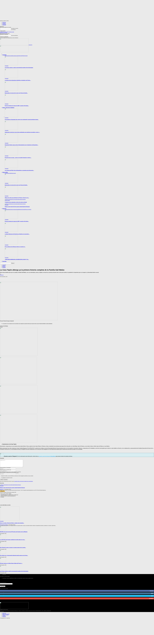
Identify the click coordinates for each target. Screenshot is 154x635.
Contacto (3, 615)
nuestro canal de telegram (47, 456)
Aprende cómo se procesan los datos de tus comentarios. (23, 481)
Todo (5, 55)
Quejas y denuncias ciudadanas (8, 107)
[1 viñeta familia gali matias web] (18, 383)
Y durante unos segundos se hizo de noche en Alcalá (16, 202)
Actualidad (4, 54)
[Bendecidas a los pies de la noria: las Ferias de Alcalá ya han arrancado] (11, 90)
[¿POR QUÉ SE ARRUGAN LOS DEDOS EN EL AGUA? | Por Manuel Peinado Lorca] (11, 256)
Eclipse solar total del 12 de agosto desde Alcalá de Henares (17, 206)
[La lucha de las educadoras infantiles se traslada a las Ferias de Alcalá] (11, 77)
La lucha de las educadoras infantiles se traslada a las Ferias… (18, 80)
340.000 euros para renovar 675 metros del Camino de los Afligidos (13, 531)
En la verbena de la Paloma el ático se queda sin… (15, 246)
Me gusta (151, 590)
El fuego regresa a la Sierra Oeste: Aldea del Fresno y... (11, 563)
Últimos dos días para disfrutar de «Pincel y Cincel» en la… (17, 197)
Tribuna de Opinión (28, 209)
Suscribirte (151, 598)
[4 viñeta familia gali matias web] (18, 355)
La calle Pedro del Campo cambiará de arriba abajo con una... (12, 539)
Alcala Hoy (4, 574)
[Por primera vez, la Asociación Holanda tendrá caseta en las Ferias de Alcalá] (3, 553)
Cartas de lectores (13, 209)
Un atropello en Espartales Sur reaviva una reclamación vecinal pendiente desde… (22, 119)
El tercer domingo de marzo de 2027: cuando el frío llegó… (17, 105)
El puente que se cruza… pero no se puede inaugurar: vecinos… (18, 157)
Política (23, 55)
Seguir (152, 593)
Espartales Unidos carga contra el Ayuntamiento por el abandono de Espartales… (21, 144)
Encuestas (14, 55)
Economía (10, 55)
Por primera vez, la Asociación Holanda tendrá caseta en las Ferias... (14, 555)
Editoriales (20, 209)
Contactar (4, 23)
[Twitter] (6, 278)
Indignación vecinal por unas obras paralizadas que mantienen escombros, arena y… (22, 132)
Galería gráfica (5, 172)
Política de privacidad (3, 32)
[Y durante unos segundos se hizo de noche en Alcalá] (15, 199)
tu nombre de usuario (14, 28)
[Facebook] (2, 278)
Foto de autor (13, 173)
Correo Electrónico (3, 582)
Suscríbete (4, 24)
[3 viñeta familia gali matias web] (18, 442)
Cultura (7, 55)
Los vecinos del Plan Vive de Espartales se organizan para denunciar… (19, 170)
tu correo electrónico (14, 35)
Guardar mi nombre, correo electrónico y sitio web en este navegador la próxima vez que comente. (17, 475)
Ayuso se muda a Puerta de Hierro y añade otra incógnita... (12, 522)
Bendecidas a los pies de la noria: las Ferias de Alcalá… (16, 92)
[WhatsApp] (11, 278)
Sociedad (25, 55)
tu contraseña (13, 29)
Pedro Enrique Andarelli (4, 524)
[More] (15, 278)
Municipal (20, 55)
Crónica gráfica (8, 173)
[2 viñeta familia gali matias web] (18, 413)
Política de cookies (5, 614)
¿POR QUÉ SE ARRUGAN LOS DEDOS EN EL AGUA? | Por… (17, 259)
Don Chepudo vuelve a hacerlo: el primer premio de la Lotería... (13, 547)
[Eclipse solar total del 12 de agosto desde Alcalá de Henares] (10, 484)
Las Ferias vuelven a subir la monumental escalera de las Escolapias (19, 67)
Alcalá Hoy (2, 489)
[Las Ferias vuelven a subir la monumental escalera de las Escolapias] (3, 569)
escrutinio (17, 55)
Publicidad (4, 22)
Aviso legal (4, 613)
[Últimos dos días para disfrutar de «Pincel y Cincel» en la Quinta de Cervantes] (11, 195)
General (3, 265)
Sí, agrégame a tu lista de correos (6, 477)
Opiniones (4, 208)
